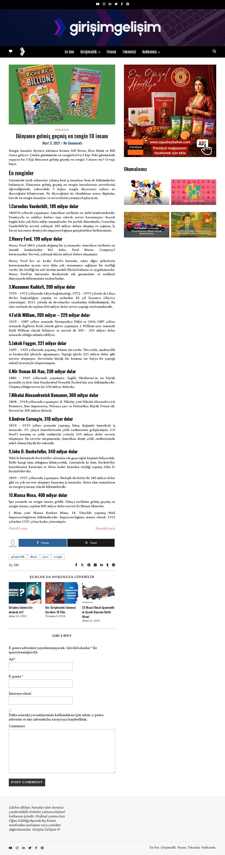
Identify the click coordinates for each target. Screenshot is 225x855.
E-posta (16, 676)
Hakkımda (149, 51)
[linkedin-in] (110, 4)
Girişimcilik (89, 51)
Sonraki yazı (105, 528)
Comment (17, 726)
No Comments (72, 143)
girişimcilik (18, 557)
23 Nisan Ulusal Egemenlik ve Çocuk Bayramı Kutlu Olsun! (98, 612)
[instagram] (104, 4)
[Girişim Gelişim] (112, 27)
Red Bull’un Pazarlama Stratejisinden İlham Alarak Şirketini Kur (146, 231)
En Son (69, 51)
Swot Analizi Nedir (193, 201)
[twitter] (116, 4)
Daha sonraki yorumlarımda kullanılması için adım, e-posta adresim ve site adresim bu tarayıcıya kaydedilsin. (56, 717)
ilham (33, 557)
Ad (12, 659)
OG (16, 565)
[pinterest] (127, 4)
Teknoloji (129, 51)
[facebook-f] (122, 4)
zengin (58, 557)
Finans (111, 51)
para (45, 557)
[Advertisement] (170, 276)
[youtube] (98, 4)
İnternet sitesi (20, 694)
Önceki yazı (18, 528)
